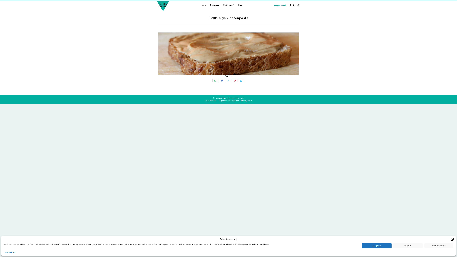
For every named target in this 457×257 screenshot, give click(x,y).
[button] (452, 239)
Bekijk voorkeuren (439, 246)
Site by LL (240, 98)
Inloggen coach (280, 5)
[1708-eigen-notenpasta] (228, 53)
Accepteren (376, 246)
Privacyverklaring (10, 252)
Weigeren (407, 246)
